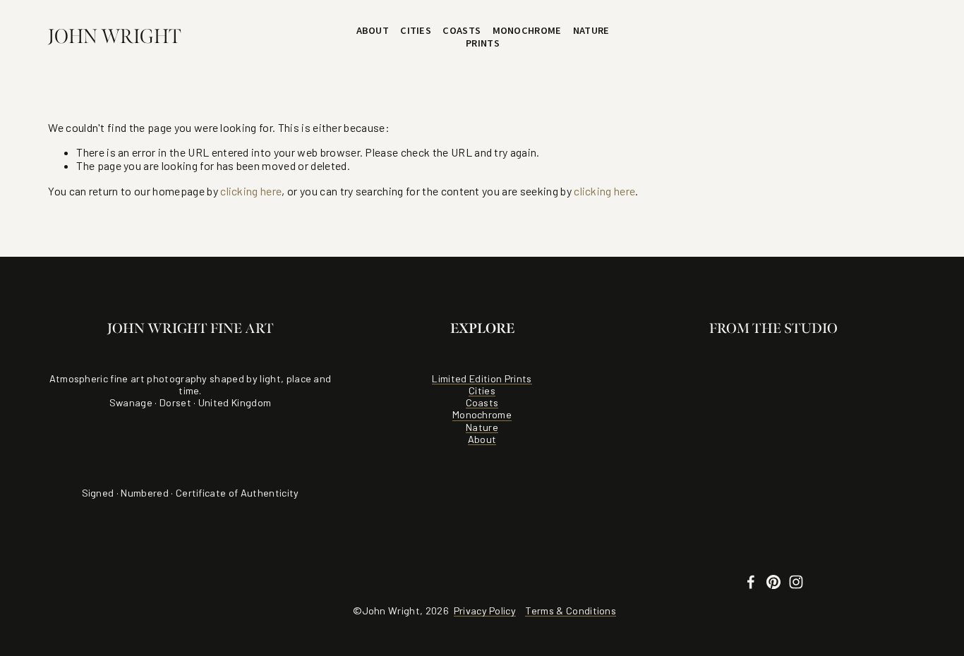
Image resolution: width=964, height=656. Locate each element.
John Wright (114, 36)
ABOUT (372, 31)
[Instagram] (796, 582)
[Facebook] (751, 582)
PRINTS (483, 43)
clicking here (251, 191)
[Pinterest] (773, 582)
